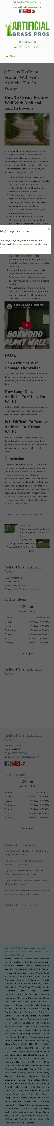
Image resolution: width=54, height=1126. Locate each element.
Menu (12, 56)
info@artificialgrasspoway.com (27, 7)
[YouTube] (33, 12)
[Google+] (25, 12)
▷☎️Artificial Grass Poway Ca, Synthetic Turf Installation (27, 28)
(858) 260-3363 (30, 2)
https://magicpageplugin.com (25, 244)
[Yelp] (29, 12)
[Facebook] (20, 12)
